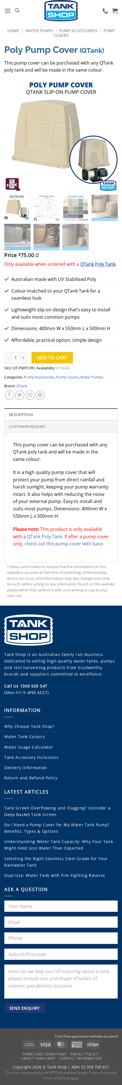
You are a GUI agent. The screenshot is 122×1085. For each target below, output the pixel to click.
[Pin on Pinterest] (40, 395)
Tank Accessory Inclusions (31, 757)
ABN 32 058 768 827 (90, 1067)
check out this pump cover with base (63, 544)
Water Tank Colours (24, 736)
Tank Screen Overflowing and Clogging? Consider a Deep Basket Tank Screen (57, 811)
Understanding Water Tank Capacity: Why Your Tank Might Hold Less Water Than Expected (58, 845)
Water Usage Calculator (28, 747)
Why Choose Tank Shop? (29, 726)
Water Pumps (39, 30)
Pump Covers (67, 377)
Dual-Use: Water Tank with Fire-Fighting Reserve (54, 875)
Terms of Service (56, 1078)
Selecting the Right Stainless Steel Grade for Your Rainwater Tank (56, 862)
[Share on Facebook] (9, 395)
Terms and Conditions (44, 1054)
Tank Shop (15, 654)
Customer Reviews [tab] (27, 426)
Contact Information (80, 1058)
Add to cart (52, 358)
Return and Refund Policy (31, 777)
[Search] (17, 10)
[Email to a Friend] (30, 395)
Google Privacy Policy (93, 1072)
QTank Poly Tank (44, 536)
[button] (7, 11)
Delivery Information (25, 767)
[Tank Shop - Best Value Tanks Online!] (61, 10)
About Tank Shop (38, 1058)
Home (13, 30)
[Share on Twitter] (19, 395)
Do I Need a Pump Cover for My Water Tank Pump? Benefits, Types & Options (57, 828)
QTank (21, 385)
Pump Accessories (78, 30)
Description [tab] (21, 414)
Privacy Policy (84, 1054)
